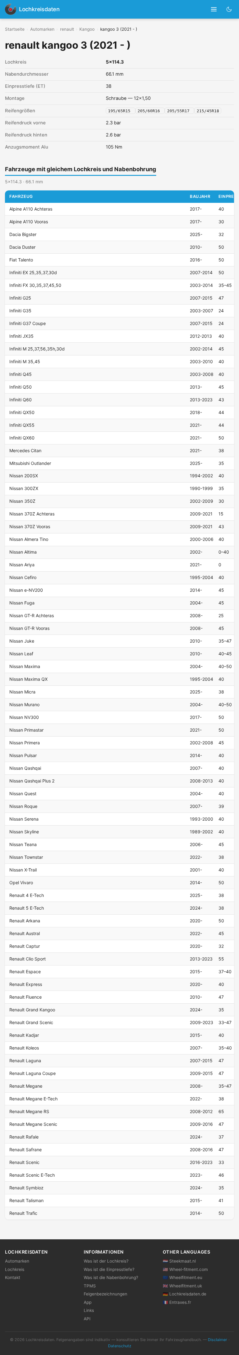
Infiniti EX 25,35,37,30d (33, 272)
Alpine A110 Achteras (30, 209)
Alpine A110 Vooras (28, 221)
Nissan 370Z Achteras (31, 513)
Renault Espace (25, 971)
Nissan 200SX (23, 475)
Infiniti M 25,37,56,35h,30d (37, 348)
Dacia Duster (22, 247)
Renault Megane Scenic (33, 1124)
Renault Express (25, 984)
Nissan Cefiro (22, 577)
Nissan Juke (21, 641)
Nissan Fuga (22, 602)
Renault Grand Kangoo (32, 1009)
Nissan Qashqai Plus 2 (31, 780)
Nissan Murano (24, 704)
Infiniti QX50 (22, 412)
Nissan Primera (24, 742)
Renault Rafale (24, 1136)
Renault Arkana (24, 920)
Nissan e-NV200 (26, 590)
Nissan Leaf (21, 653)
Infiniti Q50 (20, 387)
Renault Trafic (23, 1213)
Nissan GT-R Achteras (31, 615)
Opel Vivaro (21, 882)
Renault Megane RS (29, 1111)
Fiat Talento (21, 259)
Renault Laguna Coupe (32, 1073)
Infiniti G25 (20, 298)
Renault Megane (25, 1086)
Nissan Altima (23, 552)
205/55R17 (179, 111)
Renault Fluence (25, 997)
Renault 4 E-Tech (26, 895)
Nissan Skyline (24, 831)
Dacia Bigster (22, 234)
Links (89, 1310)
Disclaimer (217, 1339)
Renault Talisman (26, 1200)
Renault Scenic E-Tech (32, 1175)
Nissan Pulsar (23, 755)
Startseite (15, 29)
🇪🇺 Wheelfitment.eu (182, 1277)
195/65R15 (120, 111)
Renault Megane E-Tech (33, 1098)
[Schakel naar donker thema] (229, 9)
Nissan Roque (23, 806)
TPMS (90, 1285)
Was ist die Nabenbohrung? (111, 1277)
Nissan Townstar (26, 857)
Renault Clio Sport (27, 958)
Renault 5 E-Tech (26, 908)
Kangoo (87, 29)
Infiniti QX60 (22, 437)
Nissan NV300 (24, 717)
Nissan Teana (23, 844)
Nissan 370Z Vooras (29, 526)
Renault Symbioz (26, 1187)
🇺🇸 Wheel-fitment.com (185, 1269)
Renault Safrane (25, 1149)
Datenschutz (119, 1346)
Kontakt (12, 1277)
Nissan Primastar (26, 730)
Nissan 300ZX (23, 488)
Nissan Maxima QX (28, 679)
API (87, 1318)
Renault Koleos (24, 1047)
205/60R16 (150, 111)
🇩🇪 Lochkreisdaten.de (184, 1293)
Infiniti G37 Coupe (27, 323)
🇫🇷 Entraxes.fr (177, 1302)
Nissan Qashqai (25, 768)
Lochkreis (14, 1269)
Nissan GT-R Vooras (29, 628)
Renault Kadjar (24, 1035)
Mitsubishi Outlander (30, 463)
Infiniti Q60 (20, 399)
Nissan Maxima (24, 666)
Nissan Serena (24, 819)
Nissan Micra (22, 691)
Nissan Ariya (22, 564)
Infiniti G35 (20, 310)
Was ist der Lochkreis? (106, 1261)
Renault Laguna (25, 1060)
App (87, 1302)
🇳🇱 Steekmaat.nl (179, 1261)
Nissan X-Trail (23, 869)
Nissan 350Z (22, 501)
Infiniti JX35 (21, 336)
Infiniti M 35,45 (24, 361)
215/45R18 (208, 111)
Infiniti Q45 (20, 374)
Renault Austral (24, 933)
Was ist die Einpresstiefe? (109, 1269)
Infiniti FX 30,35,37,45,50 (35, 285)
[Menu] (214, 9)
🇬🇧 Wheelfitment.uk (182, 1285)
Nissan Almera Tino (28, 539)
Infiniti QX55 (22, 425)
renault (67, 29)
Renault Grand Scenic (31, 1022)
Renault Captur (24, 946)
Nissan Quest (22, 793)
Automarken (42, 29)
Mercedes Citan (25, 450)
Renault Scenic (24, 1162)
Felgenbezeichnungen (105, 1293)
